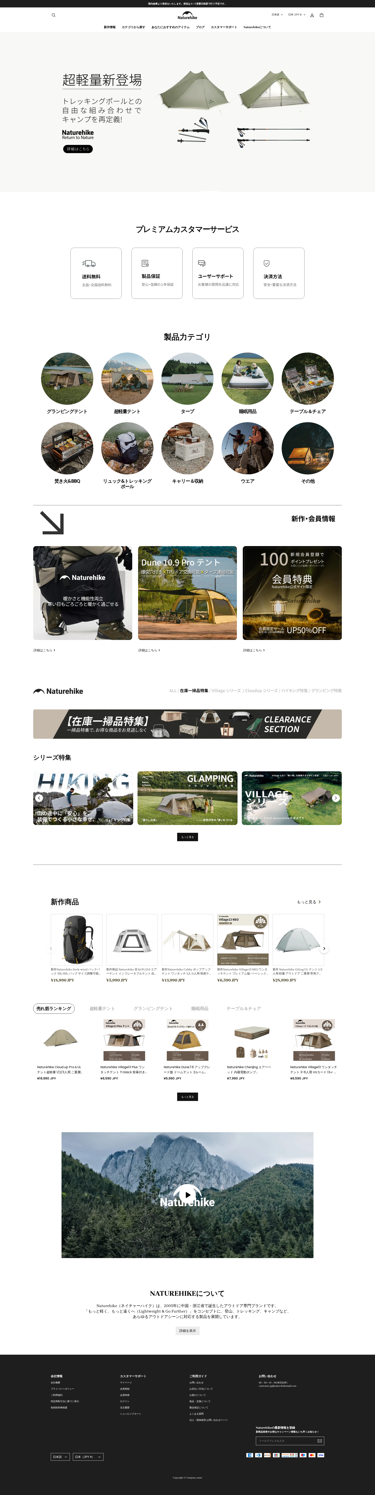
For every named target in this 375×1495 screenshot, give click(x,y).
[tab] (137, 191)
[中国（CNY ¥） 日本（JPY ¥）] (88, 1457)
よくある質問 (196, 1413)
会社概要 (55, 1382)
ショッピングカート (130, 1413)
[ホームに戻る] (187, 15)
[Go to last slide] (39, 798)
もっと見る (187, 836)
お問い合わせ (196, 1382)
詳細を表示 (187, 1331)
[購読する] (319, 1441)
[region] (187, 3)
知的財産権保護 (59, 1407)
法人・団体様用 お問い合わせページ (208, 1420)
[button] (53, 15)
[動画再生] (187, 1195)
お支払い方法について (201, 1388)
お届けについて (197, 1395)
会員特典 (124, 1395)
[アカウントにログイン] (312, 15)
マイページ (126, 1382)
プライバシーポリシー (62, 1388)
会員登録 (124, 1388)
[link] (133, 27)
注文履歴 (124, 1407)
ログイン (124, 1401)
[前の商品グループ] (50, 948)
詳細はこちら (43, 650)
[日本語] (60, 1457)
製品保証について (198, 1407)
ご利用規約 (56, 1395)
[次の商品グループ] (324, 948)
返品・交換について (200, 1401)
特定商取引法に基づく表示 (65, 1401)
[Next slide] (336, 798)
